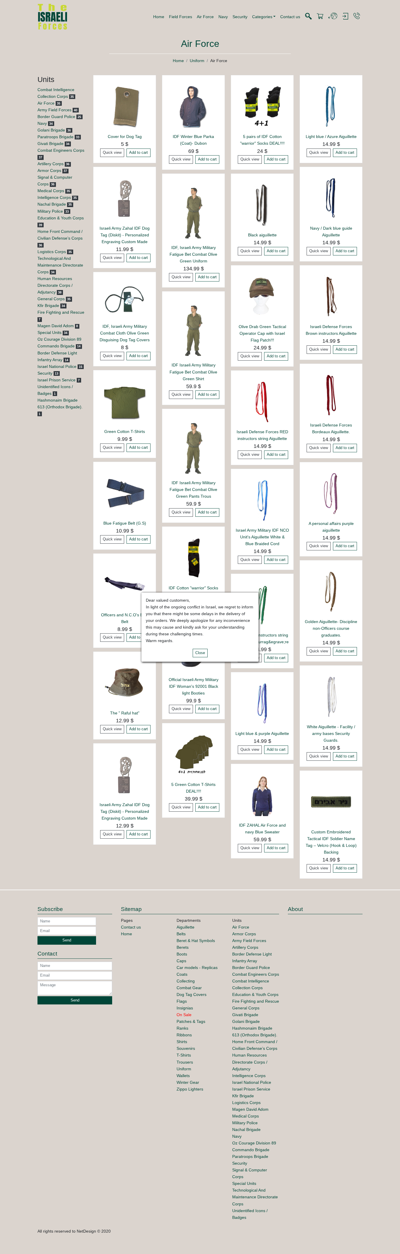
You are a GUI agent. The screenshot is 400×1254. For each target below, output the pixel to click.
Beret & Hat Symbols (196, 940)
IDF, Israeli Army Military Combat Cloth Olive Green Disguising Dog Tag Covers (125, 333)
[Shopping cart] (320, 16)
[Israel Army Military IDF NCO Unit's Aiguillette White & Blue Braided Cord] (262, 499)
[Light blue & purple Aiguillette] (262, 703)
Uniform (197, 60)
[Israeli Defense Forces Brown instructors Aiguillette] (331, 296)
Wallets (183, 1075)
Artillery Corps (50, 163)
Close (200, 653)
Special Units (49, 332)
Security (240, 16)
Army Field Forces (54, 110)
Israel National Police (56, 366)
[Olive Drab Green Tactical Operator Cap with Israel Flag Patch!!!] (262, 296)
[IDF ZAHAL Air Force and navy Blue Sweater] (262, 794)
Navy (223, 16)
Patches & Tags (191, 1021)
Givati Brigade (50, 143)
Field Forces (180, 16)
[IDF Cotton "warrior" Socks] (193, 557)
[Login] (345, 16)
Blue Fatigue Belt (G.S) (124, 523)
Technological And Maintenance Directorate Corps (60, 265)
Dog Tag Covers (191, 994)
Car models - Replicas (197, 967)
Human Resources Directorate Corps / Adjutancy (55, 285)
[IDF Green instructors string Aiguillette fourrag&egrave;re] (262, 605)
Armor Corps (49, 170)
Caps (181, 960)
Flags (182, 1001)
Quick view (112, 153)
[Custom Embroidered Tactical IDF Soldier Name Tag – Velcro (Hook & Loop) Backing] (331, 801)
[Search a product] (308, 16)
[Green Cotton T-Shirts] (125, 401)
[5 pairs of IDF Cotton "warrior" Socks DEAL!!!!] (262, 106)
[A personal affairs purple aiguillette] (331, 493)
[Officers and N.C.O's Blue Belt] (125, 584)
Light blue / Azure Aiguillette (331, 136)
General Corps (51, 298)
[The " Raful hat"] (125, 682)
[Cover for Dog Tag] (125, 106)
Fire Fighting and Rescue (60, 312)
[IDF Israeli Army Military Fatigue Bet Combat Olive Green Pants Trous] (193, 446)
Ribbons (184, 1035)
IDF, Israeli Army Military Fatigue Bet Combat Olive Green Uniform (193, 254)
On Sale (184, 1014)
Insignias (185, 1008)
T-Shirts (184, 1055)
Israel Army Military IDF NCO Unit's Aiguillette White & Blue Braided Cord (262, 537)
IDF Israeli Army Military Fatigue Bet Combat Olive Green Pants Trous (193, 489)
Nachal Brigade (51, 204)
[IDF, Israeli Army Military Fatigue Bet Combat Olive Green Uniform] (193, 211)
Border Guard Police (56, 116)
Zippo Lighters (190, 1089)
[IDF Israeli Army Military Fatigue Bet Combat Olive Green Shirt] (193, 328)
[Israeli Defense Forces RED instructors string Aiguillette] (262, 401)
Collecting (186, 981)
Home (158, 16)
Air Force (205, 16)
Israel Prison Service (56, 380)
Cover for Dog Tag (125, 136)
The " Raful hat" (124, 713)
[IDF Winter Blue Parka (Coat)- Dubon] (193, 106)
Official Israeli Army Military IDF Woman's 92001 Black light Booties (193, 686)
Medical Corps (50, 190)
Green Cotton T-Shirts (124, 431)
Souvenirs (186, 1048)
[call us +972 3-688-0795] (356, 16)
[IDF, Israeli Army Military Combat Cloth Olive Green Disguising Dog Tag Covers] (125, 299)
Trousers (185, 1062)
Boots (182, 954)
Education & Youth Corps (60, 218)
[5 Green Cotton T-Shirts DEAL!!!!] (193, 754)
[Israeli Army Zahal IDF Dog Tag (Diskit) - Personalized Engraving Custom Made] (125, 197)
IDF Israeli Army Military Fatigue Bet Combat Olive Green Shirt (193, 372)
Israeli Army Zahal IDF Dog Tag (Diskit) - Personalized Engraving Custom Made (125, 235)
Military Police (50, 211)
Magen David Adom (55, 325)
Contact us (290, 16)
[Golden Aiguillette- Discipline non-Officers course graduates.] (331, 591)
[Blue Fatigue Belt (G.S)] (125, 492)
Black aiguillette (262, 235)
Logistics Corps (51, 251)
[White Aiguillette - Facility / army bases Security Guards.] (331, 696)
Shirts (182, 1041)
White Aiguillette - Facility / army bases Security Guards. (331, 733)
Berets (183, 947)
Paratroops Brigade (55, 136)
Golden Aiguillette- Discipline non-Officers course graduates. (331, 628)
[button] (264, 16)
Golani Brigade (51, 130)
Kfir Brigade (48, 305)
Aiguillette (185, 927)
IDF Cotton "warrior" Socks (193, 588)
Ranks (182, 1028)
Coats (182, 974)
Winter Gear (188, 1082)
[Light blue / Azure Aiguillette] (331, 106)
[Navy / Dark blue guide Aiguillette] (331, 197)
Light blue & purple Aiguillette (262, 733)
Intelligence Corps (54, 197)
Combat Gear (189, 987)
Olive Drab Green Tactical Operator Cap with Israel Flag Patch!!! (262, 333)
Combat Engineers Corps (60, 150)
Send (66, 940)
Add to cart (138, 153)
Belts (181, 933)
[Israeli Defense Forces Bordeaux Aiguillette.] (331, 394)
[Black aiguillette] (262, 204)
